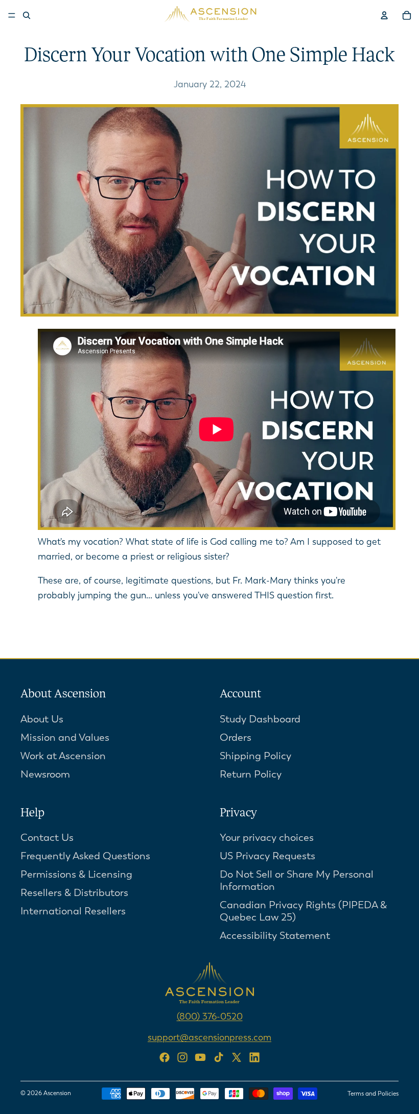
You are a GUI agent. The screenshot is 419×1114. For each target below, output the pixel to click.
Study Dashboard (260, 719)
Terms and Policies (373, 1093)
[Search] (26, 15)
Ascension (57, 1093)
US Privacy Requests (267, 856)
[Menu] (12, 15)
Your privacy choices (267, 838)
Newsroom (45, 774)
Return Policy (251, 774)
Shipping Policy (255, 756)
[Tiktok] (219, 1057)
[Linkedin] (254, 1057)
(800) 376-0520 (210, 1017)
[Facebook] (164, 1057)
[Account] (384, 15)
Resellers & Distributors (74, 893)
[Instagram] (182, 1057)
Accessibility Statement (275, 936)
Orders (235, 737)
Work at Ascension (63, 756)
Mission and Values (64, 737)
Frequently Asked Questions (85, 856)
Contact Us (47, 838)
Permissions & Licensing (76, 875)
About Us (41, 719)
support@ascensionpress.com (209, 1038)
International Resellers (73, 911)
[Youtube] (200, 1057)
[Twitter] (236, 1057)
